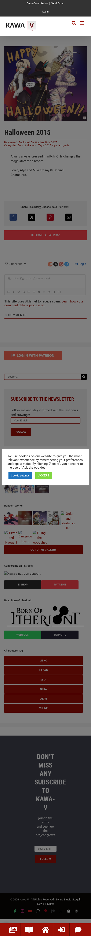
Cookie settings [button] (20, 475)
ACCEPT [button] (43, 475)
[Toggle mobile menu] (82, 23)
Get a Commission (37, 3)
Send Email (57, 3)
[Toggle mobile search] (74, 23)
